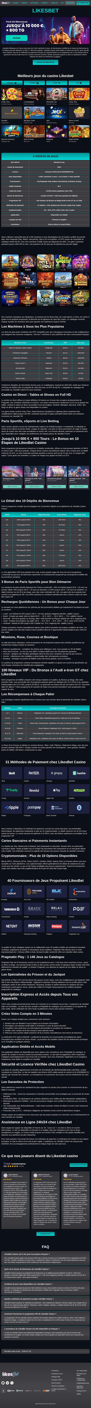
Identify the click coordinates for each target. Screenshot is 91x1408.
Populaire (10, 83)
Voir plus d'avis (45, 1234)
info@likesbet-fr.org (83, 1383)
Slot (77, 83)
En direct (33, 83)
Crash (55, 83)
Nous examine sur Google (78, 1165)
